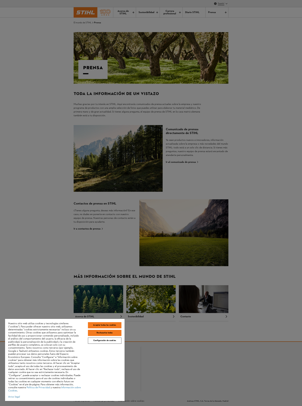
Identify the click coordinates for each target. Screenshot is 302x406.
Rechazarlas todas (105, 332)
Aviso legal (14, 397)
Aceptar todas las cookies (104, 325)
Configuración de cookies (104, 340)
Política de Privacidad (38, 387)
